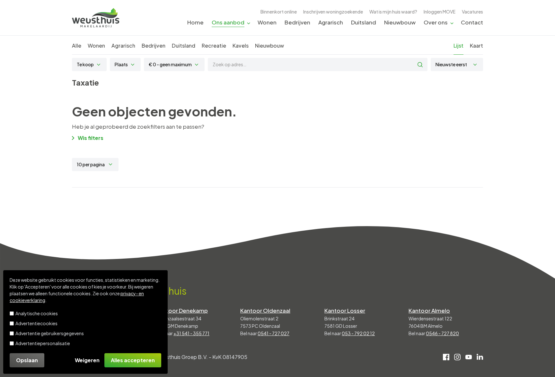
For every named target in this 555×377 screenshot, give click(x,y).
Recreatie (214, 45)
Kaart (476, 45)
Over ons (436, 22)
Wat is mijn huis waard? (393, 11)
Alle (76, 45)
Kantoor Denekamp (182, 310)
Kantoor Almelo (429, 310)
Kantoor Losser (344, 310)
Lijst (458, 45)
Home (195, 22)
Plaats (121, 64)
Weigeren (87, 360)
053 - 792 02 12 (358, 333)
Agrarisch (330, 22)
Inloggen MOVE (439, 11)
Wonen (267, 22)
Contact (472, 22)
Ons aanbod (228, 22)
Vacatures (472, 11)
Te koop (85, 64)
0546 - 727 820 (442, 333)
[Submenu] (249, 22)
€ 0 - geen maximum (170, 64)
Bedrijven (297, 22)
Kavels (241, 45)
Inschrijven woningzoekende (333, 11)
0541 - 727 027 (273, 333)
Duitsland (363, 22)
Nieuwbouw (400, 22)
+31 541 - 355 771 (191, 333)
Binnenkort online (278, 11)
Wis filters (90, 137)
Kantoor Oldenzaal (265, 310)
